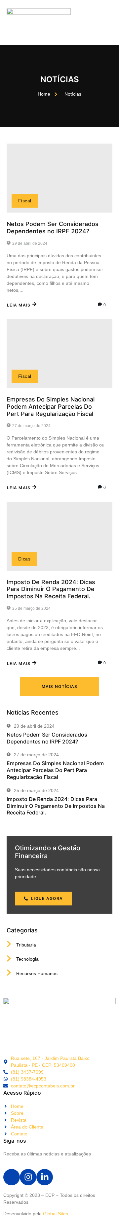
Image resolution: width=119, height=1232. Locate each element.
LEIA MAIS (19, 305)
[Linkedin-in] (44, 1177)
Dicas (24, 558)
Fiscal (24, 200)
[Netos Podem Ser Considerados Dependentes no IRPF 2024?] (59, 178)
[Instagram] (28, 1177)
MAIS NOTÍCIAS (60, 686)
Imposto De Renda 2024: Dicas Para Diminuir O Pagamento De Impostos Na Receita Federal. (51, 589)
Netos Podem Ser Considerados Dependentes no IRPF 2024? (53, 227)
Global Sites (55, 1213)
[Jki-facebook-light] (11, 1177)
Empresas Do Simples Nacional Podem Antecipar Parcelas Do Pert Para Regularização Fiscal (51, 406)
